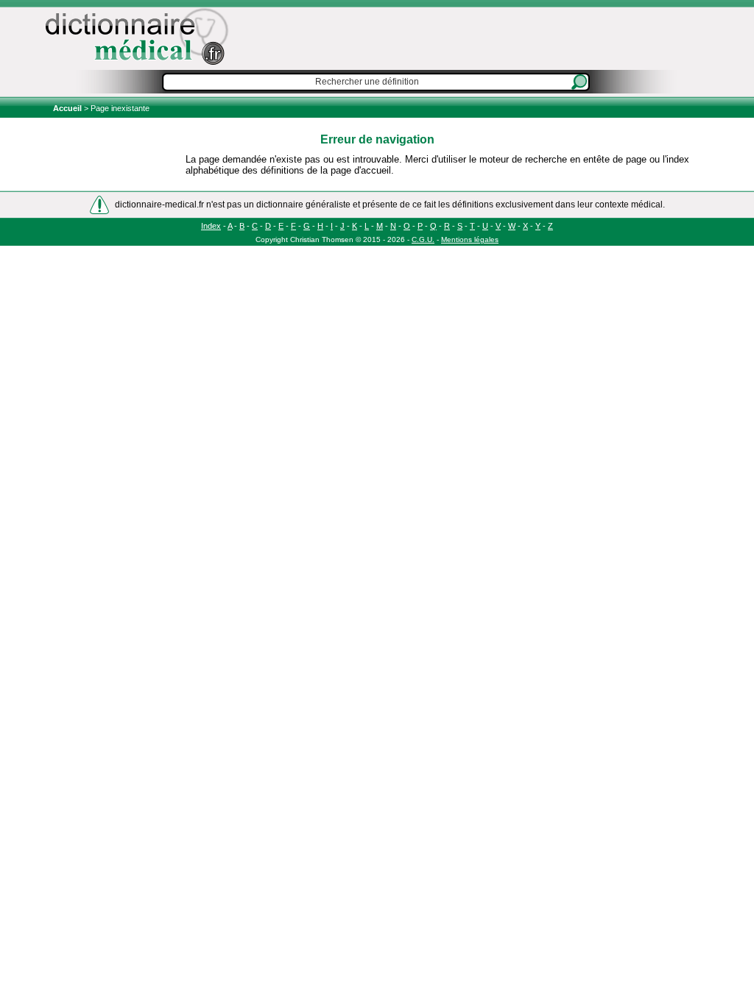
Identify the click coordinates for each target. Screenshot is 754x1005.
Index (211, 225)
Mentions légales (469, 239)
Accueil (68, 108)
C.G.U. (423, 239)
